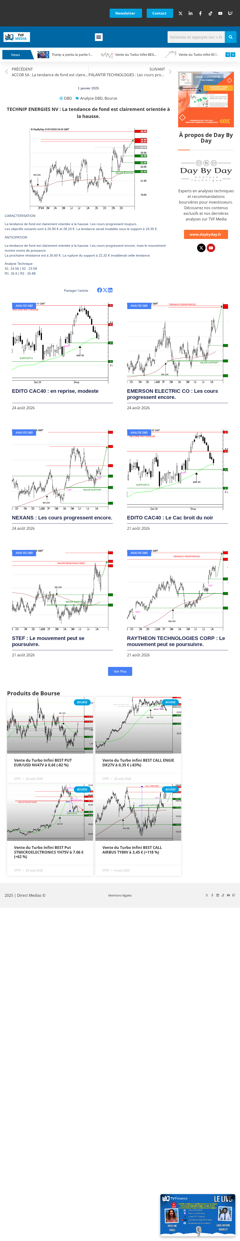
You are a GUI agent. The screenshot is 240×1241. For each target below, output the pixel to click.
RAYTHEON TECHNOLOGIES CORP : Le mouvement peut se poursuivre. (176, 641)
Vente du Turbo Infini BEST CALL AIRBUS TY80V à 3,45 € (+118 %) (132, 850)
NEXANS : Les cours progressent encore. (62, 518)
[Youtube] (211, 248)
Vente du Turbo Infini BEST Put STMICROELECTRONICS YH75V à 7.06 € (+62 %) (48, 852)
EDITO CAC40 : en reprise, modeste (55, 391)
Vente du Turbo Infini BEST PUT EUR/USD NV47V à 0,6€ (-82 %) (43, 762)
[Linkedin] (217, 895)
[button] (99, 37)
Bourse (111, 98)
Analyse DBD (91, 98)
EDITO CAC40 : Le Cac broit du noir (170, 518)
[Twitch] (233, 895)
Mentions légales (120, 895)
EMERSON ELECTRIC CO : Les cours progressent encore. (172, 394)
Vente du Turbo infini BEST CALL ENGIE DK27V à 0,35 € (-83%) (138, 762)
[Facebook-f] (212, 895)
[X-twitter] (201, 248)
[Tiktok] (223, 895)
